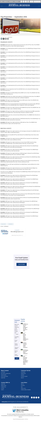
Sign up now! (21, 264)
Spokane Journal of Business (26, 389)
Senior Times (3, 377)
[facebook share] (6, 38)
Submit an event (3, 385)
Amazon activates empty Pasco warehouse (25, 345)
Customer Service (25, 370)
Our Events (23, 385)
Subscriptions (23, 373)
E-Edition (2, 388)
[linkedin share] (1, 38)
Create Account (37, 1)
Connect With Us (5, 382)
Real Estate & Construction (5, 373)
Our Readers (23, 372)
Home (1, 1)
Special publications (4, 376)
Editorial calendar (24, 376)
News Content (5, 370)
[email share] (8, 38)
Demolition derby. (17, 337)
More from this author (16, 235)
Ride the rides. (16, 352)
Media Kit (22, 377)
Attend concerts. (16, 355)
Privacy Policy (23, 388)
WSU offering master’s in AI (17, 231)
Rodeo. (17, 334)
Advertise (16, 1)
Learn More (24, 382)
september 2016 (6, 226)
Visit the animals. (16, 344)
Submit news (3, 384)
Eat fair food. (16, 341)
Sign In (31, 1)
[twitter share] (4, 38)
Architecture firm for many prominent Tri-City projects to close (25, 327)
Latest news (3, 372)
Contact (2, 389)
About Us (5, 1)
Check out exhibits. (16, 348)
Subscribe (11, 1)
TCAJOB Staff (10, 37)
